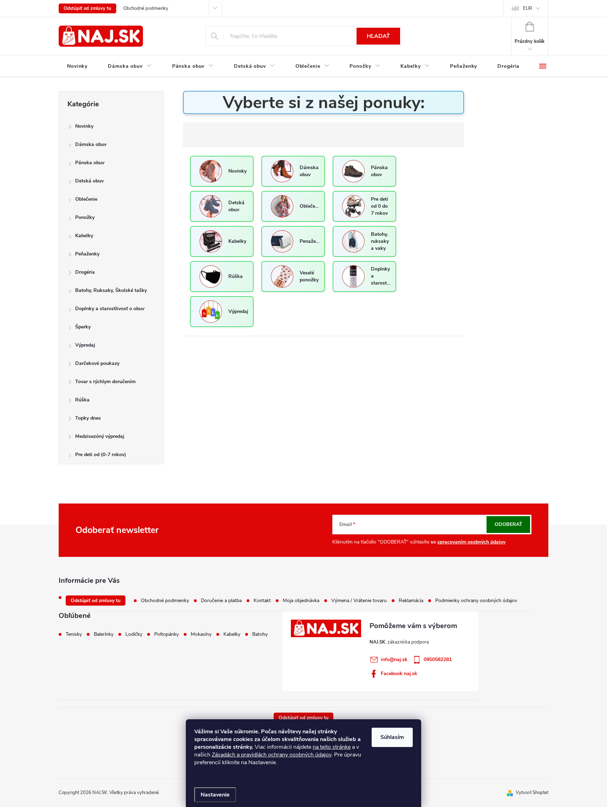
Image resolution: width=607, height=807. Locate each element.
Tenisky (74, 634)
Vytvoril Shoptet (532, 792)
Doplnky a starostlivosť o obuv (109, 308)
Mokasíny (201, 634)
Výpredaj (85, 345)
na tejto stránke (332, 747)
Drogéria (85, 272)
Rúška (82, 399)
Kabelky (84, 235)
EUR (527, 8)
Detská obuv (89, 181)
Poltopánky (166, 634)
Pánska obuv (89, 162)
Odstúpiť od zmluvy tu (87, 8)
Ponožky (84, 217)
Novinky (84, 126)
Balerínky (103, 634)
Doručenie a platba (221, 600)
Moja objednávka (301, 600)
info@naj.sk (394, 659)
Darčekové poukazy (97, 363)
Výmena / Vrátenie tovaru (359, 600)
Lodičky (133, 634)
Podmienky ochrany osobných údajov (476, 600)
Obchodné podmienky (145, 8)
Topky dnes (88, 418)
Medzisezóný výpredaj (99, 436)
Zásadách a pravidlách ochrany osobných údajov (271, 755)
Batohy (260, 634)
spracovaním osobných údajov (471, 542)
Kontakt (262, 600)
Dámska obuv (90, 144)
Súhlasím (392, 737)
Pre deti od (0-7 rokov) (100, 454)
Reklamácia (411, 600)
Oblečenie (86, 199)
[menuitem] (77, 66)
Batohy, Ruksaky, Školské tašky (111, 290)
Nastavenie (215, 795)
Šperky (83, 327)
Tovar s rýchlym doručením (105, 381)
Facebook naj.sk (399, 673)
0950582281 (438, 659)
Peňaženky (87, 254)
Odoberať (508, 524)
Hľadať (378, 36)
